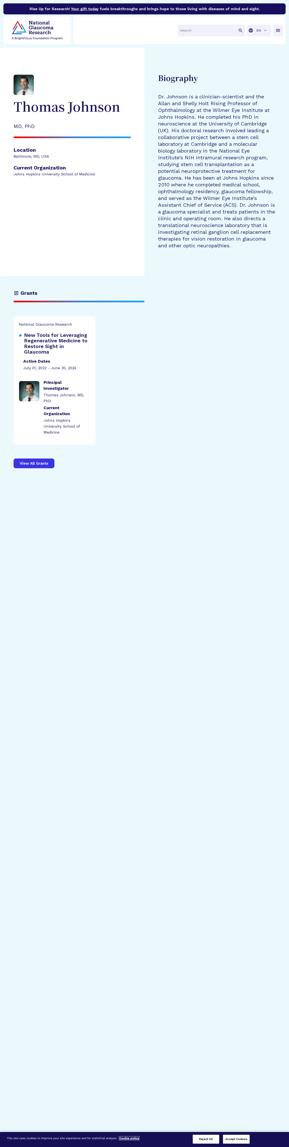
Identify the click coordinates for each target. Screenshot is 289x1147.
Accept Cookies (236, 1139)
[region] (144, 1139)
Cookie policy (129, 1138)
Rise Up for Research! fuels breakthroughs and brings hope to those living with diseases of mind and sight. (144, 9)
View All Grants (34, 463)
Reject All (206, 1139)
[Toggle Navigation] (278, 30)
